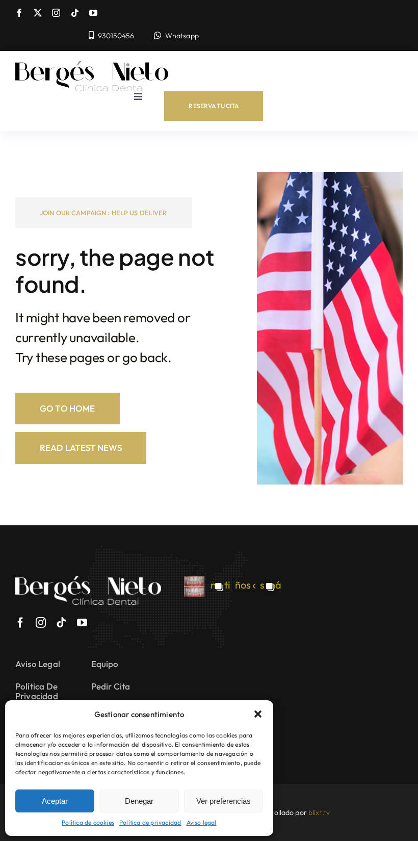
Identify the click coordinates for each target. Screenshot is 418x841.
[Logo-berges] (91, 66)
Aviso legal (202, 822)
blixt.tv (319, 812)
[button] (258, 714)
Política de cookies (88, 822)
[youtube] (93, 13)
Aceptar (55, 801)
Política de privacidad (150, 822)
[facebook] (19, 13)
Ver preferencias (223, 801)
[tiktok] (75, 13)
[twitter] (38, 13)
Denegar (139, 801)
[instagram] (56, 13)
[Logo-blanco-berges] (88, 581)
